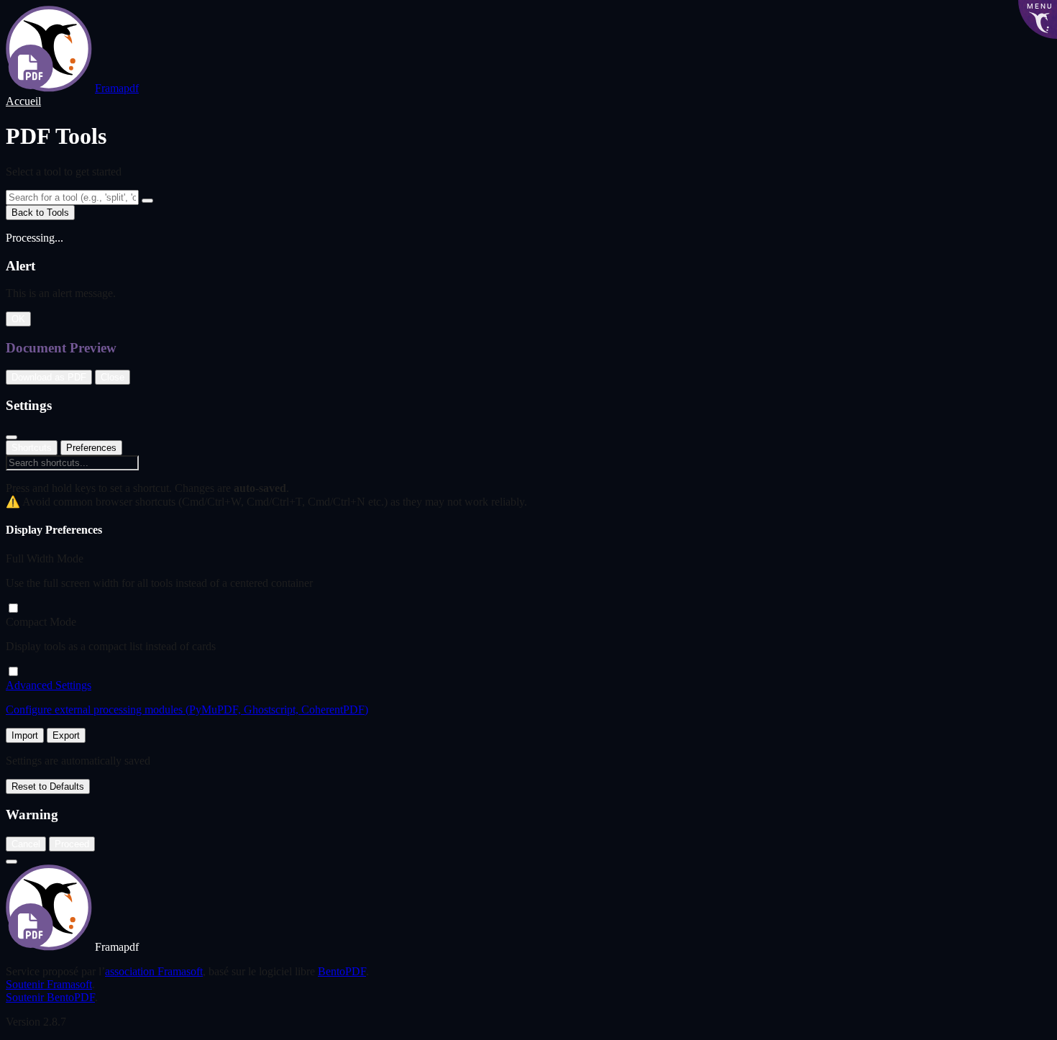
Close (112, 377)
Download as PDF (49, 377)
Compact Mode (41, 622)
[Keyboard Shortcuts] (147, 201)
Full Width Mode (44, 558)
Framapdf (117, 88)
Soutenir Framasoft (49, 984)
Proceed (72, 844)
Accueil (23, 101)
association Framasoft (154, 971)
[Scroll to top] (11, 861)
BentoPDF (342, 971)
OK (18, 319)
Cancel (26, 844)
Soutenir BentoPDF (50, 997)
